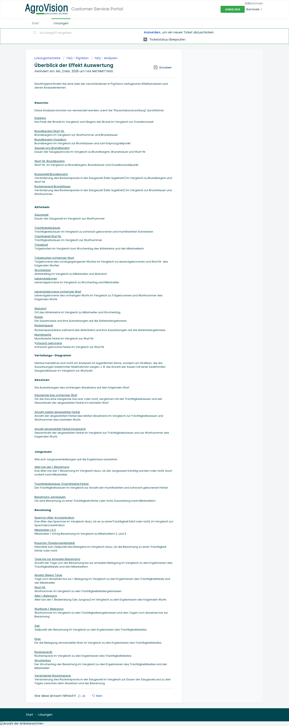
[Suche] (35, 33)
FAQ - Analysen (106, 58)
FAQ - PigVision (78, 58)
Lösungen (61, 23)
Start (35, 23)
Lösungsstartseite (47, 58)
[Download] (136, 317)
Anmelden (152, 32)
